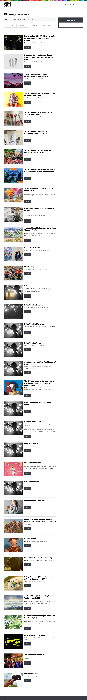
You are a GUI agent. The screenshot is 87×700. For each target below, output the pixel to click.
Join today (30, 19)
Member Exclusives (46, 25)
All (6, 25)
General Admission (22, 25)
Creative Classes (23, 29)
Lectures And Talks (10, 29)
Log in (18, 19)
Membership (34, 25)
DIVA (13, 25)
